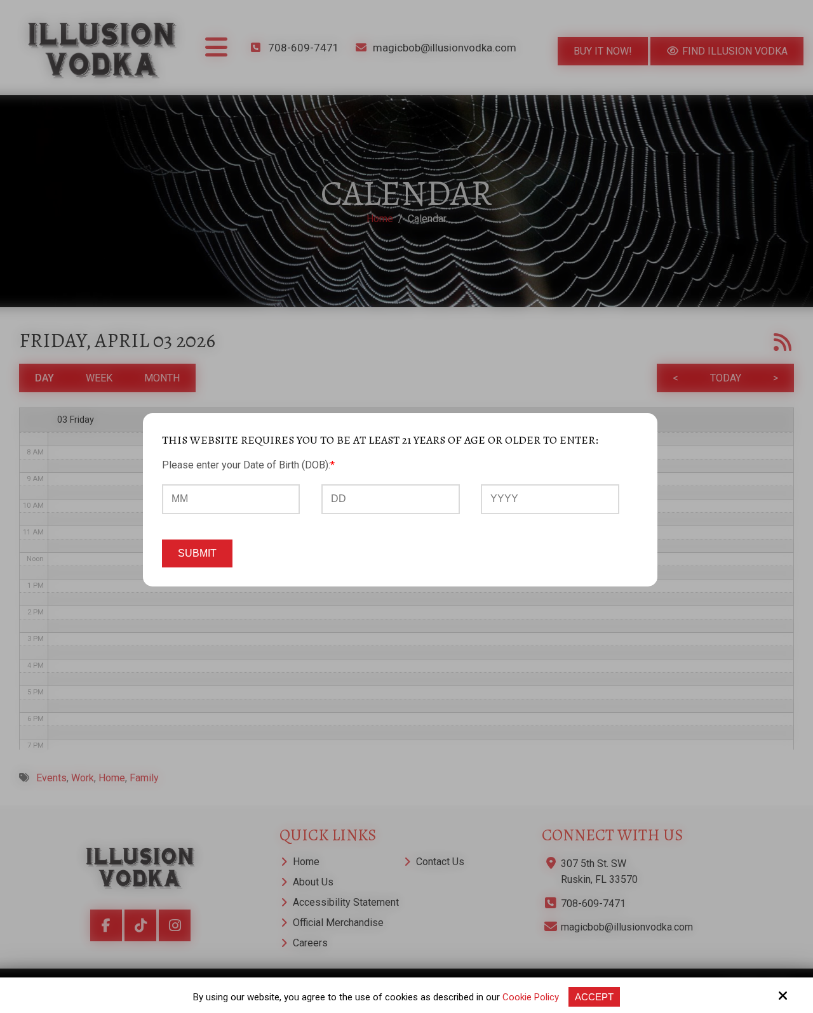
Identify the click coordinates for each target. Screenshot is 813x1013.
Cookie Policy (530, 997)
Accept (594, 996)
